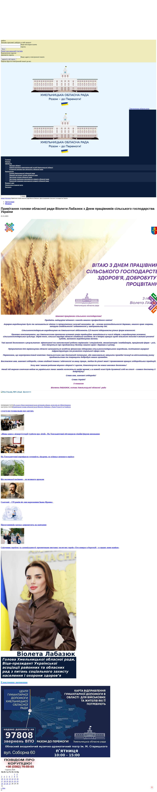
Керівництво (9, 171)
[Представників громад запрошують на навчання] (12, 521)
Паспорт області (15, 166)
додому (3, 198)
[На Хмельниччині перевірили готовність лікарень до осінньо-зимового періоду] (12, 452)
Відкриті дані (9, 183)
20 (10, 781)
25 (5, 784)
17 (2, 781)
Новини (7, 162)
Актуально (8, 198)
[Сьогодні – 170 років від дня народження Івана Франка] (12, 498)
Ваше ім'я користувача (29, 44)
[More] (47, 395)
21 (12, 781)
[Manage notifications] (152, 787)
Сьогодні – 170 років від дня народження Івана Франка (27, 502)
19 (7, 781)
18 (5, 781)
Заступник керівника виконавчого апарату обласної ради (29, 179)
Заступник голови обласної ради (20, 177)
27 (10, 784)
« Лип (3, 788)
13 (10, 779)
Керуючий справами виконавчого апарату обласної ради (29, 181)
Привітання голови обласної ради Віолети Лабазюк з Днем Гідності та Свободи (41, 407)
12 (7, 779)
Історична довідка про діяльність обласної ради (26, 169)
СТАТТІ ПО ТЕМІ (8, 411)
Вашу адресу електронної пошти (32, 57)
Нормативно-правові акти (14, 185)
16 (17, 779)
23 (17, 781)
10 (2, 779)
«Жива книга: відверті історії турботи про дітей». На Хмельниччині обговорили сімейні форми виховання (50, 434)
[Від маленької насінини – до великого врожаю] (12, 475)
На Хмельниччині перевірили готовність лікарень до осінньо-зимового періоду (37, 457)
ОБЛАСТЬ (8, 164)
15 (15, 779)
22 (15, 781)
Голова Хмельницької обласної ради (22, 173)
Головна (8, 160)
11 (4, 779)
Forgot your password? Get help (12, 51)
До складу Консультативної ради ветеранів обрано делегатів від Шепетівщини (42, 405)
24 (2, 784)
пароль (23, 47)
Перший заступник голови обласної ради (23, 175)
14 (12, 779)
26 (7, 784)
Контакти (8, 187)
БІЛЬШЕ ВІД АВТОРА (24, 411)
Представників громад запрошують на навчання (23, 525)
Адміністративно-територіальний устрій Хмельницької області (31, 167)
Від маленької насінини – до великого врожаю (22, 479)
